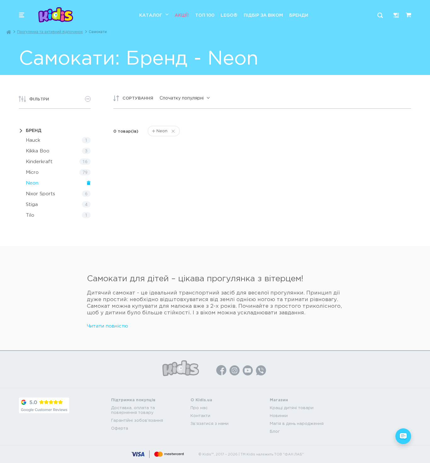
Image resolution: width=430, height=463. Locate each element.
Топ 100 (204, 15)
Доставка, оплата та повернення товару (133, 410)
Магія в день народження (297, 423)
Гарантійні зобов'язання (137, 420)
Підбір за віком (263, 15)
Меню (21, 15)
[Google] (44, 405)
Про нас (199, 407)
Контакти (200, 415)
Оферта (119, 428)
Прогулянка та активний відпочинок (50, 32)
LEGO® (229, 15)
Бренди (298, 15)
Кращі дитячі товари (292, 407)
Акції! (182, 15)
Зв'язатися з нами (209, 423)
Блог (275, 431)
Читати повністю (107, 326)
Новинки (279, 415)
